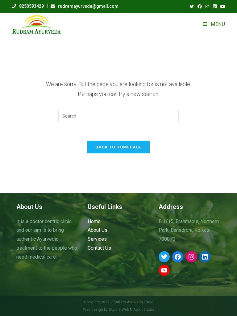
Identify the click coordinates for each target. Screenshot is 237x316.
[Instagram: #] (191, 256)
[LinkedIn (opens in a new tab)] (214, 6)
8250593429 (31, 6)
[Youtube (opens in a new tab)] (221, 6)
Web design (93, 309)
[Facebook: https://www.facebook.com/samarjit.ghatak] (177, 256)
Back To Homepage (118, 147)
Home (94, 221)
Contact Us (99, 248)
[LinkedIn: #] (204, 256)
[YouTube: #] (164, 270)
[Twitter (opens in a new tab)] (192, 6)
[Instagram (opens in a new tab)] (207, 6)
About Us (97, 230)
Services (97, 239)
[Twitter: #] (164, 256)
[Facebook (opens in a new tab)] (200, 6)
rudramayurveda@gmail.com (88, 6)
